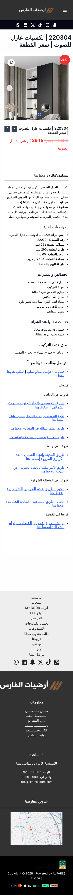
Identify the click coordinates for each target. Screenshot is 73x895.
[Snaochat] (55, 25)
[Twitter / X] (33, 25)
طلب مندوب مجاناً (36, 634)
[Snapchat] (32, 662)
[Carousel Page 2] (33, 114)
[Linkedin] (26, 25)
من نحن (36, 644)
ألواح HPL (36, 613)
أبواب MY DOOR (36, 608)
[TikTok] (40, 25)
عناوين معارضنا (36, 801)
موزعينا (36, 649)
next (9, 88)
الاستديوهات (37, 628)
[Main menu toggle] (65, 10)
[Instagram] (47, 25)
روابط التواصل (36, 735)
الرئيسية (36, 597)
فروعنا (36, 639)
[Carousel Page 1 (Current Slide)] (39, 114)
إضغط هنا (40, 175)
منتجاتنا (36, 602)
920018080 (31, 772)
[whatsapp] (18, 25)
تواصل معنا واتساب (39, 372)
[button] (11, 62)
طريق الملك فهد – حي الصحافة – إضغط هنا (37, 437)
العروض (36, 618)
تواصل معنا (36, 654)
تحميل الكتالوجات (36, 623)
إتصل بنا (59, 372)
